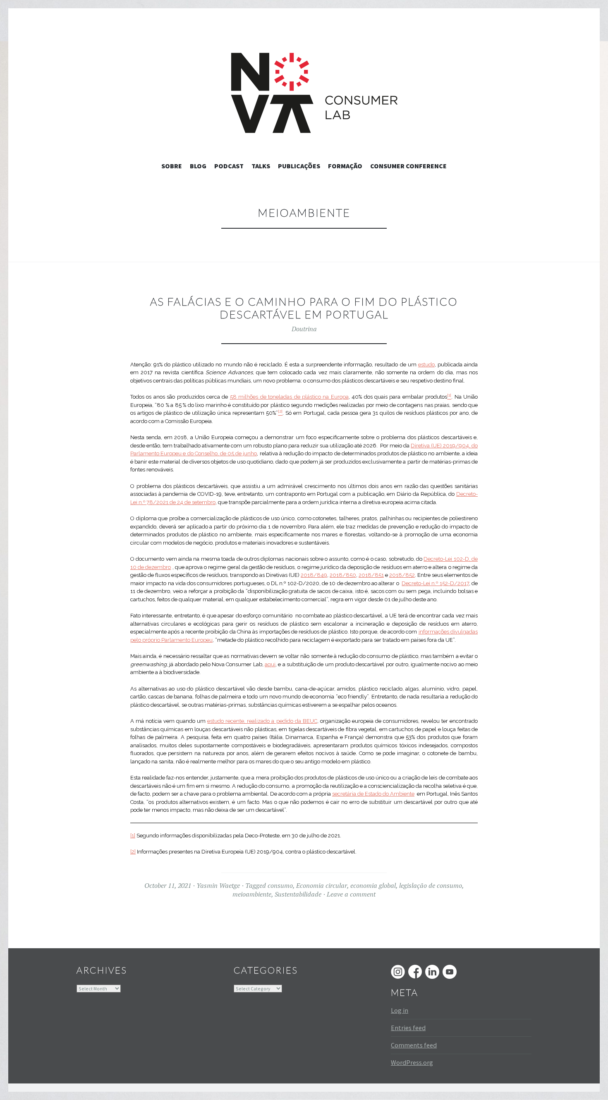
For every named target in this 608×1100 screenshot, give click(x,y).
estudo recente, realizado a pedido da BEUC (262, 721)
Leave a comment (351, 894)
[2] (133, 852)
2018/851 (371, 575)
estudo (426, 364)
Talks (260, 166)
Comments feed (414, 1045)
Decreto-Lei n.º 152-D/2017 (435, 583)
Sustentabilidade (298, 894)
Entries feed (408, 1027)
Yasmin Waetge (218, 885)
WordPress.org (412, 1062)
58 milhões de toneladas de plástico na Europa (289, 397)
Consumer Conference (408, 166)
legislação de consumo (430, 885)
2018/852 (402, 575)
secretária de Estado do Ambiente (373, 794)
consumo (280, 885)
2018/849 (314, 575)
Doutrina (304, 328)
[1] (132, 835)
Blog (198, 166)
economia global (373, 885)
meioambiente (251, 894)
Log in (399, 1010)
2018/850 (343, 575)
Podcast (229, 166)
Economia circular (321, 885)
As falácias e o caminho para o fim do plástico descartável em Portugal (304, 308)
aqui (270, 664)
